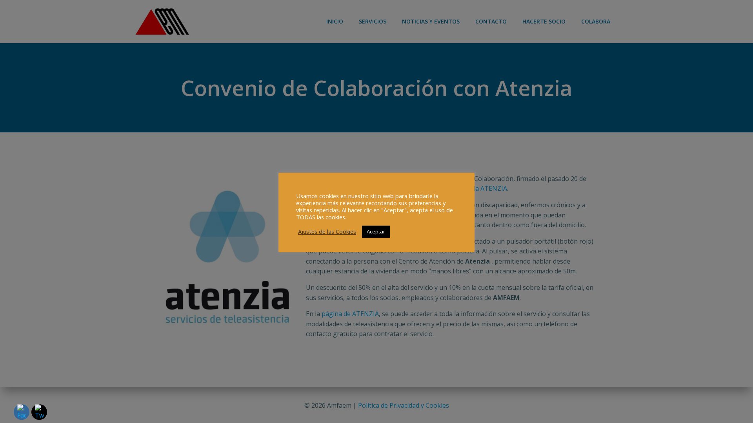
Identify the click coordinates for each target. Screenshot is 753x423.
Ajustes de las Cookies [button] (327, 231)
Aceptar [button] (376, 231)
